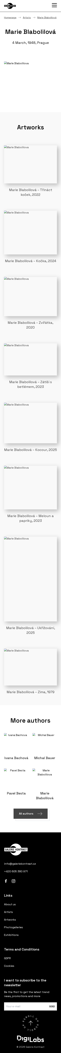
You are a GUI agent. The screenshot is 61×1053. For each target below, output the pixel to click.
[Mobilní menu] (54, 5)
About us (10, 904)
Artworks (10, 919)
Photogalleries (13, 927)
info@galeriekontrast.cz (20, 864)
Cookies (9, 966)
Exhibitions (11, 935)
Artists (27, 17)
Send (52, 1006)
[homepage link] (30, 849)
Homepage (10, 17)
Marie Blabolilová (46, 17)
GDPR (7, 958)
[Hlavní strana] (21, 6)
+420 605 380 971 (16, 871)
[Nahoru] (30, 1023)
